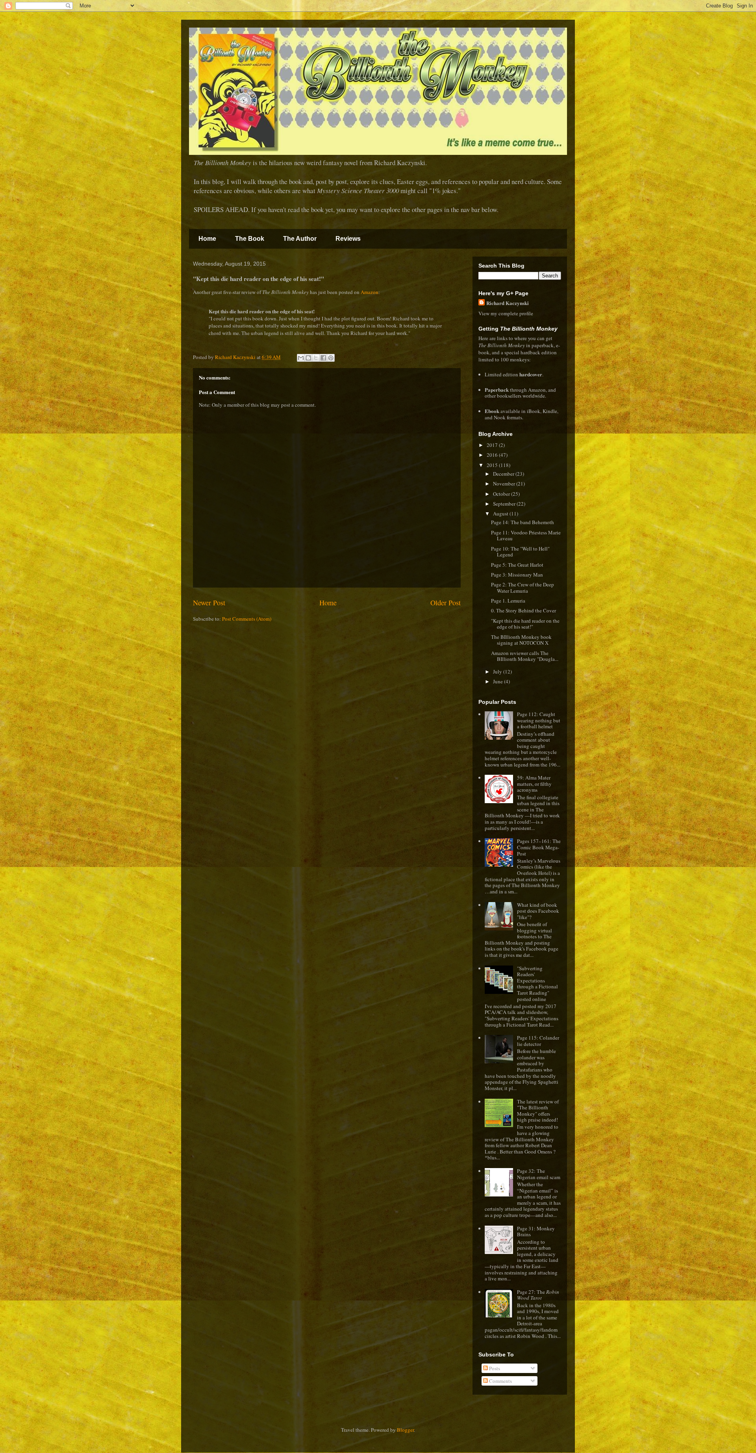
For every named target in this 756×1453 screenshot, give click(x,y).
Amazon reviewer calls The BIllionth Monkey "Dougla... (524, 656)
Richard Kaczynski (507, 303)
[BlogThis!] (308, 358)
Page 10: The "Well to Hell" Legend (520, 551)
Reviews (348, 238)
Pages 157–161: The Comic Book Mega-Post (539, 847)
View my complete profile (505, 313)
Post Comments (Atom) (246, 618)
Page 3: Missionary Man (517, 574)
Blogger (405, 1429)
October (502, 493)
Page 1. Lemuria (508, 600)
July (498, 671)
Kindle (550, 411)
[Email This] (301, 358)
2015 (493, 465)
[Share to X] (316, 358)
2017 (493, 444)
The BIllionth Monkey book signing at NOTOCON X (521, 640)
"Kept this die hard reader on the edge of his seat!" (525, 624)
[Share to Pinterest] (331, 358)
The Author (300, 238)
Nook (500, 417)
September (505, 503)
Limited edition (513, 374)
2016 (493, 454)
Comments (500, 1380)
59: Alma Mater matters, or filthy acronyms (534, 783)
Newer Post (209, 602)
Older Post (445, 602)
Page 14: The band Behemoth (522, 522)
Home (207, 238)
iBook (533, 411)
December (504, 473)
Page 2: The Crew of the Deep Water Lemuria (522, 587)
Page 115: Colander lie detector (538, 1040)
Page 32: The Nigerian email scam (538, 1174)
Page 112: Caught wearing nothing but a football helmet (538, 720)
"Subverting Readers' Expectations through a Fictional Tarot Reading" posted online (537, 984)
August (501, 513)
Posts (494, 1368)
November (504, 483)
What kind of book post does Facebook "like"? (538, 911)
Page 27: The (538, 1295)
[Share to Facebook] (323, 358)
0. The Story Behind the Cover (523, 610)
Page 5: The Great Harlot (517, 564)
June (498, 681)
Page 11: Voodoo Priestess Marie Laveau (526, 535)
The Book (249, 238)
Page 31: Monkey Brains (536, 1231)
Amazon (369, 292)
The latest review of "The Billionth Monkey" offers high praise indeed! (538, 1111)
